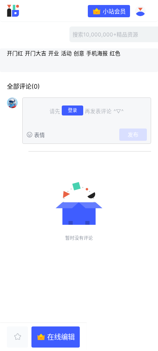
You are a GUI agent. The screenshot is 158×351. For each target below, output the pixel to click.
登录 (72, 110)
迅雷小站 (25, 10)
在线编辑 (61, 337)
